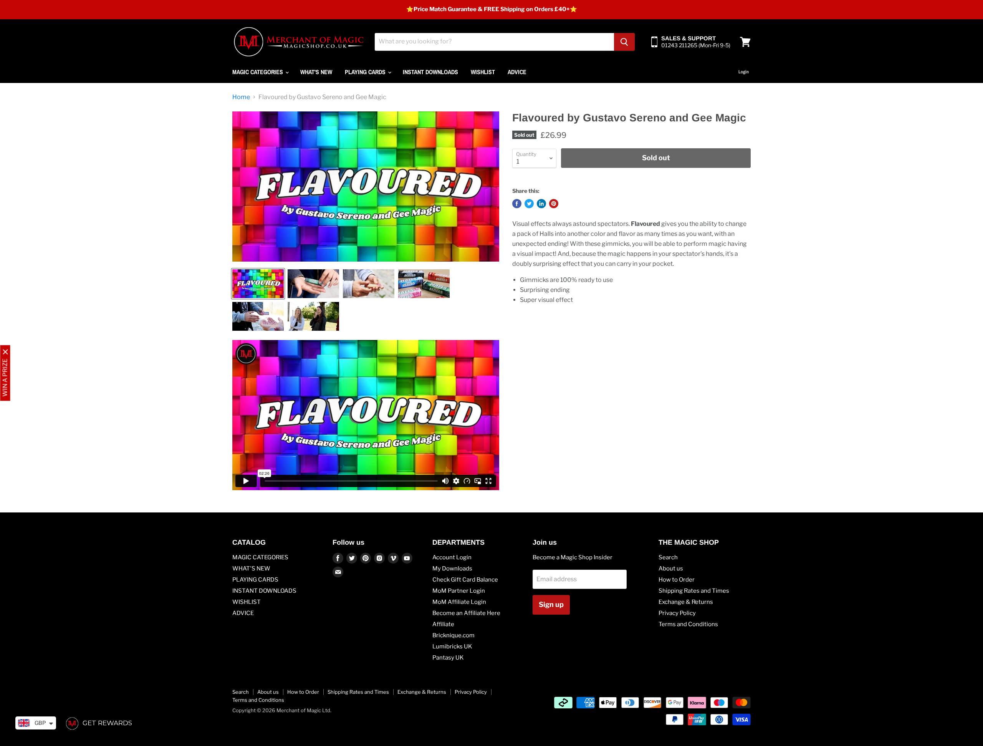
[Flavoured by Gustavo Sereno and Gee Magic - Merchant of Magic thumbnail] (258, 284)
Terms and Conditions (688, 624)
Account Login (452, 557)
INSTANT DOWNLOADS (430, 72)
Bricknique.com (453, 635)
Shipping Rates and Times (694, 590)
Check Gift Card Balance (465, 579)
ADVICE (517, 72)
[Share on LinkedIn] (541, 203)
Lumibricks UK (452, 646)
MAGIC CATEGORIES (258, 72)
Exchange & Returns (686, 601)
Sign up (551, 604)
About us (671, 568)
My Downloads (452, 568)
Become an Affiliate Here (466, 613)
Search (668, 557)
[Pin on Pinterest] (553, 203)
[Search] (624, 42)
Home (241, 97)
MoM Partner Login (458, 590)
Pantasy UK (448, 657)
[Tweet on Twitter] (529, 203)
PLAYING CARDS (366, 72)
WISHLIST (483, 72)
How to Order (677, 579)
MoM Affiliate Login (459, 601)
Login (743, 72)
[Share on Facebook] (516, 203)
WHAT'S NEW (316, 72)
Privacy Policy (677, 613)
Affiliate (443, 624)
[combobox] (494, 42)
